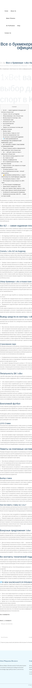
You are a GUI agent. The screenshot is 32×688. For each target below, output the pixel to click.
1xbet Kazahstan (13, 65)
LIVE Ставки (6, 125)
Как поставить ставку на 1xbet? (11, 133)
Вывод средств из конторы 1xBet (12, 118)
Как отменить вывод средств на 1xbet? (13, 156)
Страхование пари (8, 119)
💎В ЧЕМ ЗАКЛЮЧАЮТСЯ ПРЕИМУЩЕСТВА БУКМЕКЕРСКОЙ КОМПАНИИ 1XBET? (11, 140)
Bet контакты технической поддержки (13, 137)
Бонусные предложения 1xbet (11, 135)
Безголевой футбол (8, 123)
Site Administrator (23, 65)
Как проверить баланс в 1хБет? (11, 179)
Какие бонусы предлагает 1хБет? (12, 186)
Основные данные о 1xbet (10, 169)
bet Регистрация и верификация (11, 184)
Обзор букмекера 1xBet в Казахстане (13, 116)
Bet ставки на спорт (8, 158)
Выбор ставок (7, 131)
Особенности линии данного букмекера (14, 192)
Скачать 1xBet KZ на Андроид (11, 114)
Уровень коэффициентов (10, 159)
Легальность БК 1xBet (9, 121)
